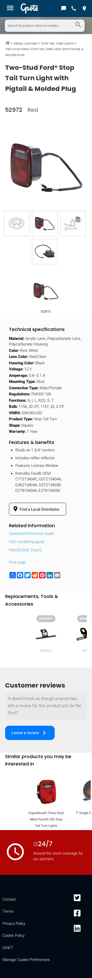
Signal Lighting (25, 43)
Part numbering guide (26, 541)
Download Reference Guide (31, 533)
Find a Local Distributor (39, 509)
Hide (81, 660)
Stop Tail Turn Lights (57, 43)
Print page (17, 562)
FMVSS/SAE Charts (25, 550)
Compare (46, 817)
